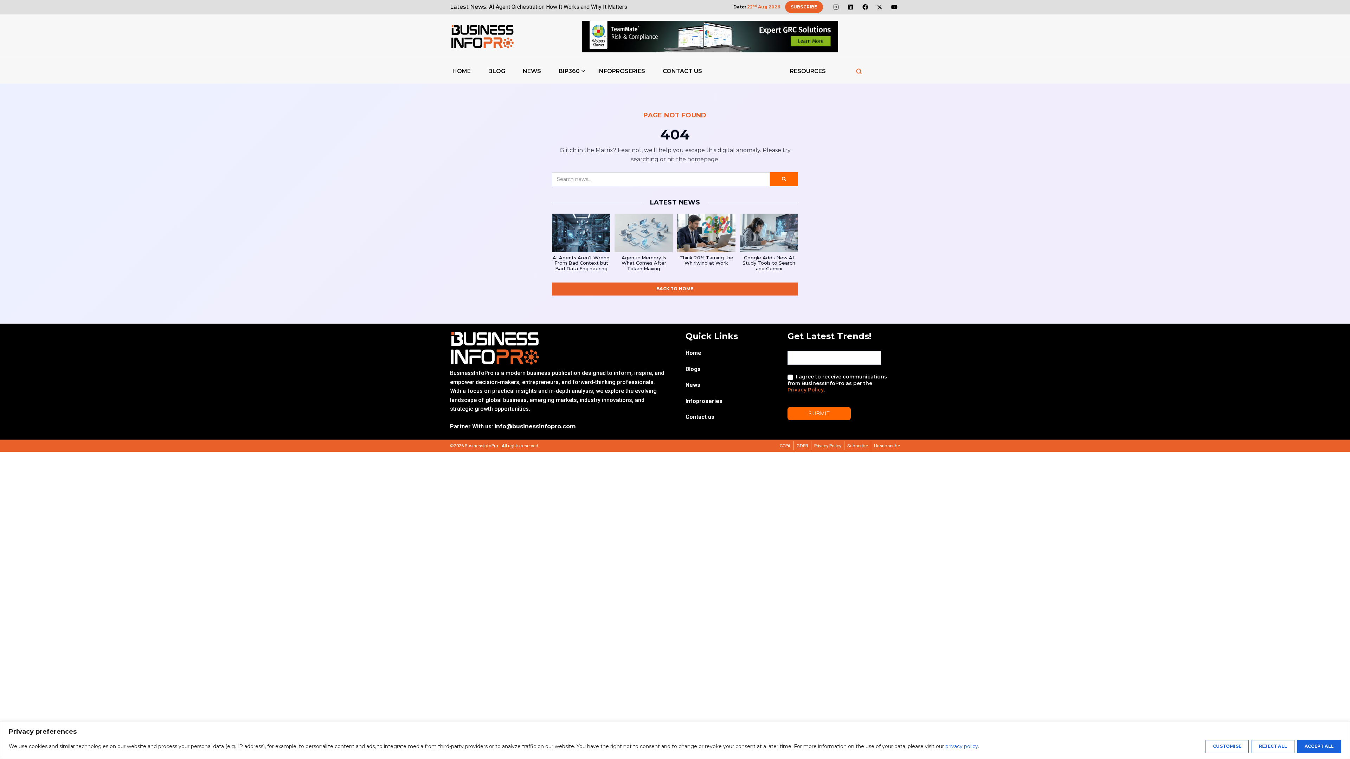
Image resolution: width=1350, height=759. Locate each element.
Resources (808, 71)
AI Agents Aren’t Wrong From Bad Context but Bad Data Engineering (581, 263)
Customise (1227, 746)
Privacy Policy (806, 390)
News (532, 71)
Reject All (1273, 746)
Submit (819, 413)
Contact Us (682, 71)
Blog (496, 71)
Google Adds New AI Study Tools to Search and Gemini (768, 263)
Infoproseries (621, 71)
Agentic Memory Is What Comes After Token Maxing (644, 263)
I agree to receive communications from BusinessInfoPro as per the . (837, 383)
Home (461, 71)
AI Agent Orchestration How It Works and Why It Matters (558, 7)
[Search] (859, 71)
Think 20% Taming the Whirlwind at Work (706, 260)
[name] (482, 36)
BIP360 (569, 71)
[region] (675, 740)
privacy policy (961, 746)
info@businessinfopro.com (535, 426)
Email (795, 345)
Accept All (1319, 746)
